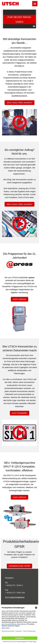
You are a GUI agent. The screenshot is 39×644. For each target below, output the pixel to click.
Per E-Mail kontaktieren (15, 597)
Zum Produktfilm (19, 413)
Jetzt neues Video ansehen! (19, 102)
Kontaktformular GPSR (19, 566)
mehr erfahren (19, 299)
